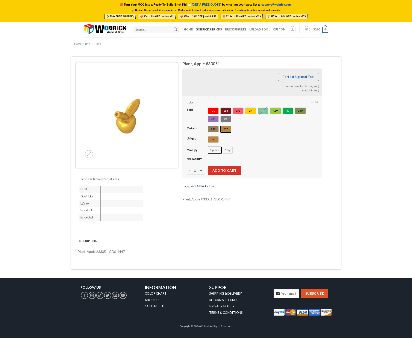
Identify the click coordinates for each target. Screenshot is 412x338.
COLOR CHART (156, 293)
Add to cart (224, 170)
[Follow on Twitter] (107, 295)
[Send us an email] (115, 295)
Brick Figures (235, 29)
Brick (88, 43)
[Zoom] (89, 154)
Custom (279, 29)
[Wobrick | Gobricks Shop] (105, 29)
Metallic (192, 128)
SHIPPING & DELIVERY (225, 293)
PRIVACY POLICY (222, 306)
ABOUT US (152, 300)
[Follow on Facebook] (84, 295)
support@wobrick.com (276, 4)
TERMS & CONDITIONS (226, 312)
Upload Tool (259, 29)
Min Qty (192, 150)
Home (188, 29)
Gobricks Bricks (209, 29)
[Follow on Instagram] (92, 295)
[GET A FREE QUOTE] (206, 4)
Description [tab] (87, 241)
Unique (191, 138)
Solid (190, 110)
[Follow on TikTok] (99, 295)
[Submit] (175, 29)
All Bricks (202, 186)
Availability (194, 159)
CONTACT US (155, 306)
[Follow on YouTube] (123, 295)
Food (98, 43)
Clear (314, 101)
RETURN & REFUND (223, 300)
